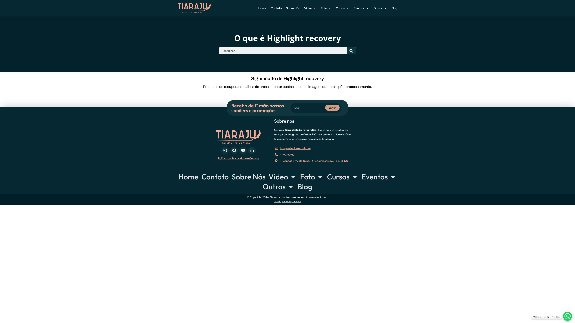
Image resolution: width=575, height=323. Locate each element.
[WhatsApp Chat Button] (567, 316)
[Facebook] (234, 150)
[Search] (351, 50)
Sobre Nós (293, 8)
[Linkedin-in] (252, 150)
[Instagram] (225, 150)
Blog (394, 8)
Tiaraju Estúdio (293, 201)
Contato (276, 8)
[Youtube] (243, 150)
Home (262, 8)
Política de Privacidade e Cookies (238, 158)
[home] (200, 8)
